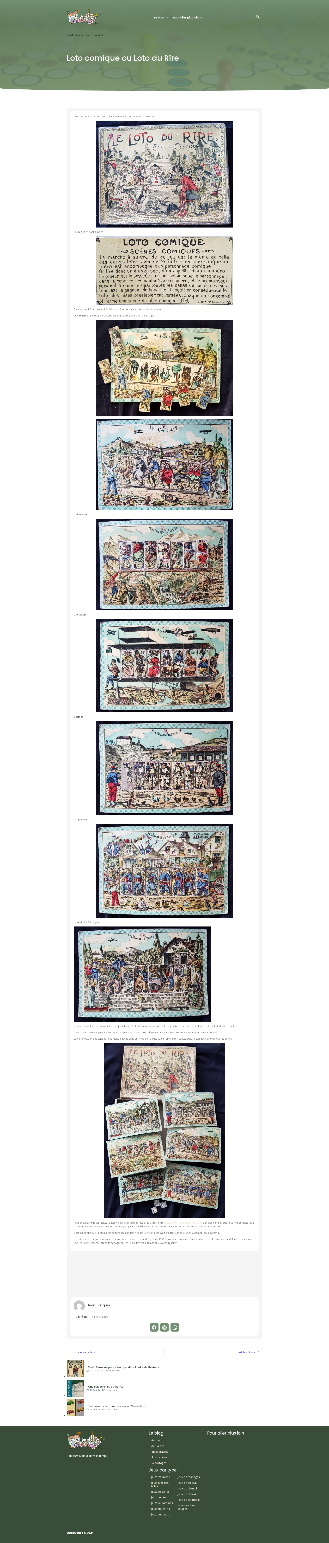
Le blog (159, 18)
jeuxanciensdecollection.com (182, 1222)
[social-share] (154, 1327)
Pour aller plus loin (186, 18)
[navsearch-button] (257, 17)
